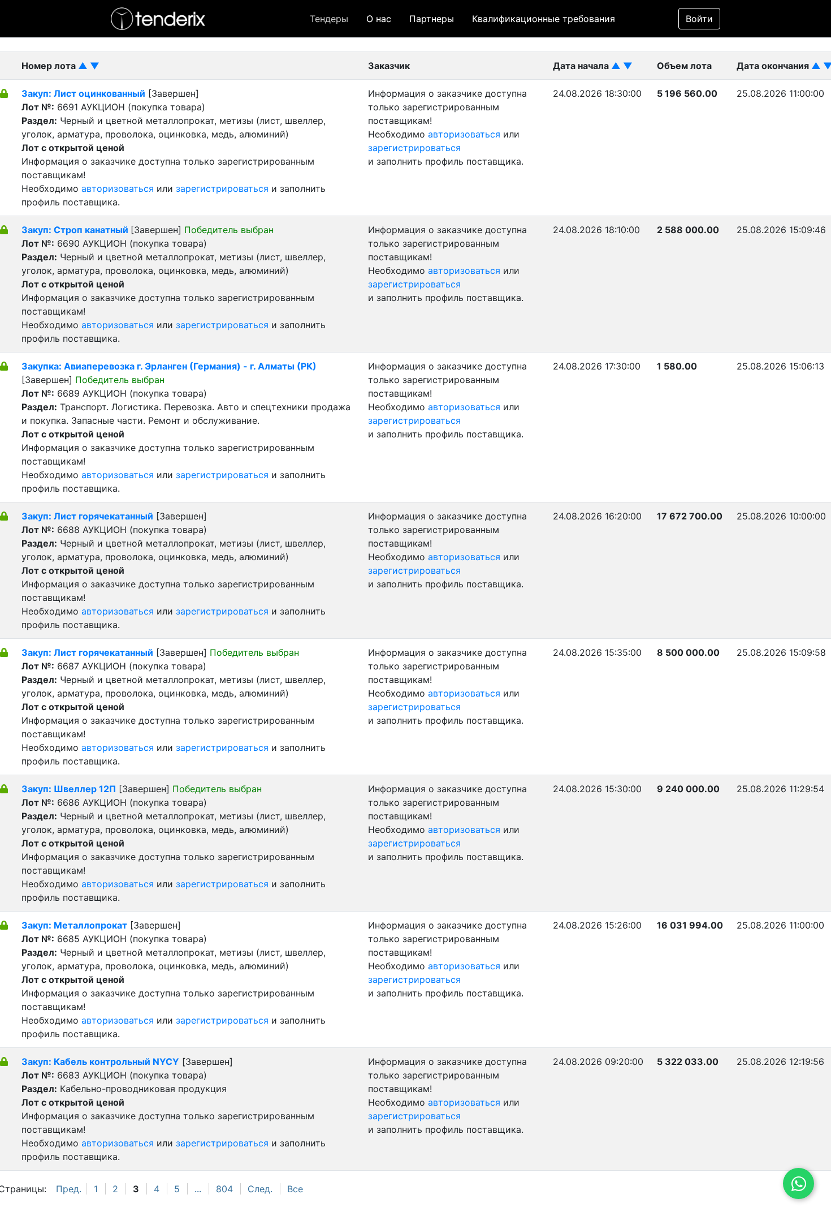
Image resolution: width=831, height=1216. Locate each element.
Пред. (68, 1188)
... (197, 1188)
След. (260, 1188)
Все (295, 1188)
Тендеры (329, 18)
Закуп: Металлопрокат (74, 925)
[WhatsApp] (798, 1183)
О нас (378, 18)
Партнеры (431, 18)
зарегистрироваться (222, 188)
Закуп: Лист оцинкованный (83, 93)
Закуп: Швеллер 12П (68, 788)
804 (224, 1188)
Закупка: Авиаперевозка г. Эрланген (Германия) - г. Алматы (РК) (169, 366)
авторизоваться (117, 188)
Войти (699, 18)
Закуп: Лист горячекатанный (87, 516)
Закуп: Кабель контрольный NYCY (100, 1061)
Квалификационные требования (543, 18)
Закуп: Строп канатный (76, 229)
